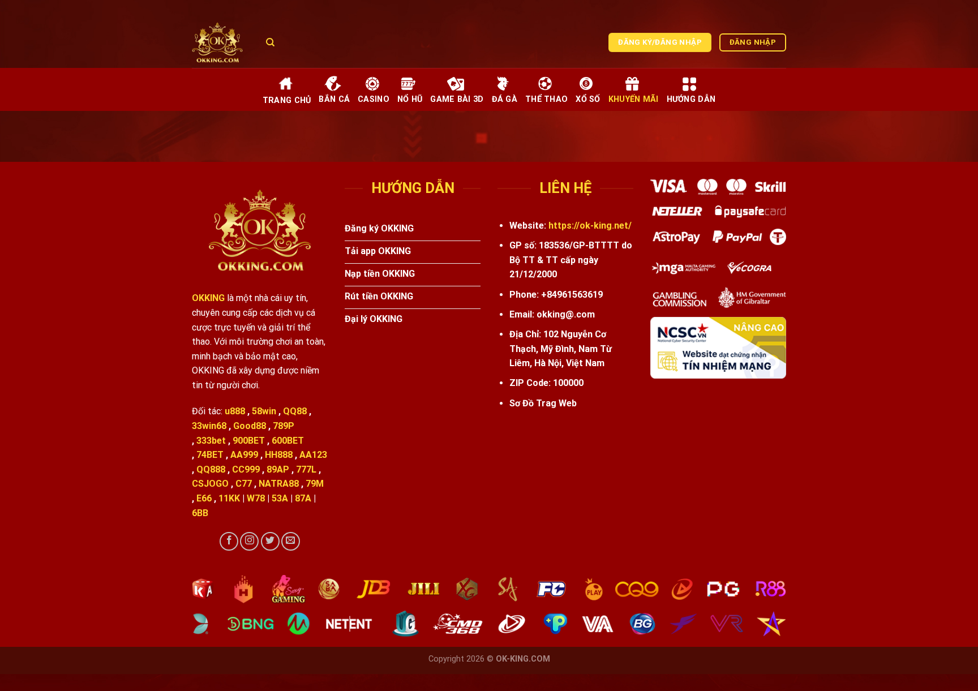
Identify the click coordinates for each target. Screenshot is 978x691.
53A (280, 498)
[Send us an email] (290, 541)
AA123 (313, 454)
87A (303, 498)
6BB (200, 513)
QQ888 (210, 469)
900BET (249, 440)
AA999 (244, 454)
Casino (373, 99)
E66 (204, 498)
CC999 (246, 469)
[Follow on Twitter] (270, 541)
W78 (256, 498)
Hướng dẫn (691, 99)
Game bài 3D (456, 99)
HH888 (279, 454)
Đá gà (504, 99)
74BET (210, 454)
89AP (278, 469)
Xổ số (588, 99)
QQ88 (295, 411)
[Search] (270, 42)
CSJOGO (210, 483)
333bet (211, 440)
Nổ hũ (409, 99)
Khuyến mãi (633, 99)
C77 (243, 483)
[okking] (220, 42)
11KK (229, 498)
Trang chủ (287, 100)
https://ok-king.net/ (590, 225)
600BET (288, 440)
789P (283, 425)
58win (264, 411)
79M (315, 483)
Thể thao (546, 99)
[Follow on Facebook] (229, 541)
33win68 (209, 425)
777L (306, 469)
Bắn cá (334, 99)
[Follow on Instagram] (249, 541)
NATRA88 (279, 483)
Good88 (249, 425)
